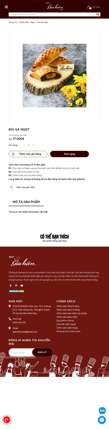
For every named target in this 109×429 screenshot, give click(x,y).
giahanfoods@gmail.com (25, 331)
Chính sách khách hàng (67, 306)
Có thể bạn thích (54, 236)
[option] (54, 75)
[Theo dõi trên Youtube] (22, 286)
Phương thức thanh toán (68, 331)
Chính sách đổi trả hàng (68, 309)
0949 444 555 (19, 322)
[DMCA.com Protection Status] (17, 291)
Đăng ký (42, 352)
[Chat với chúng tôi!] (102, 420)
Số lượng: (13, 145)
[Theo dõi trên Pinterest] (16, 286)
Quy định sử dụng (65, 320)
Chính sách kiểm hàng (67, 327)
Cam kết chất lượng (66, 324)
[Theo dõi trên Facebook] (11, 286)
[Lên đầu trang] (104, 403)
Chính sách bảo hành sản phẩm (71, 313)
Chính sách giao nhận (66, 317)
